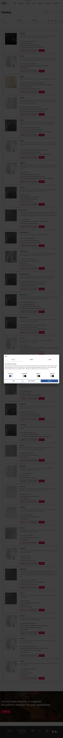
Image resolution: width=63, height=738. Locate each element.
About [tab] (50, 359)
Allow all (49, 380)
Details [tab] (31, 359)
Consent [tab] (13, 359)
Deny (13, 380)
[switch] (24, 376)
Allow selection (31, 380)
